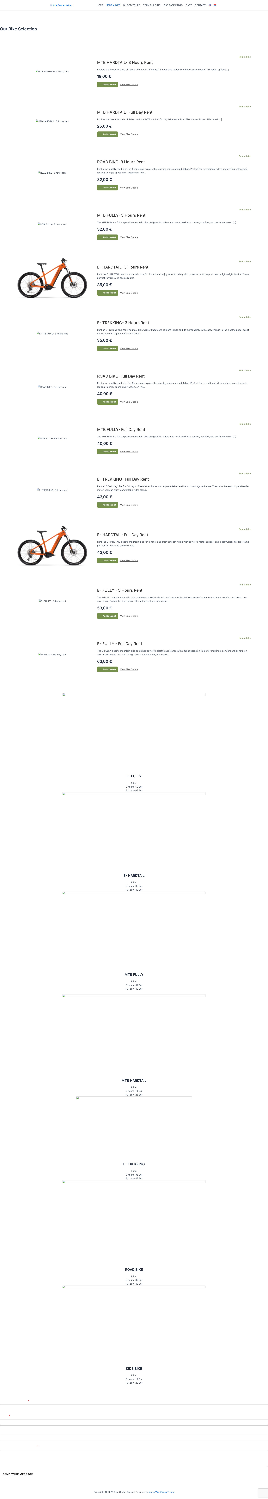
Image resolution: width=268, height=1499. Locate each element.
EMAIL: (5, 1416)
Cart (189, 5)
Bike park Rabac (173, 5)
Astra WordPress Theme (161, 1492)
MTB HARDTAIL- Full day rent (124, 112)
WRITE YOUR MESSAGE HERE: (19, 1446)
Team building (152, 5)
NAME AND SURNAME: (14, 1400)
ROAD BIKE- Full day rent (121, 376)
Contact (200, 5)
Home (100, 5)
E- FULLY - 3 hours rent (119, 590)
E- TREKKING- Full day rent (123, 479)
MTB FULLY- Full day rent (121, 429)
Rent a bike (113, 5)
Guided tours (131, 5)
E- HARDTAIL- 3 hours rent (122, 267)
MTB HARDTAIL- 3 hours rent (125, 62)
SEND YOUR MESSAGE (18, 1474)
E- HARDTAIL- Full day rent (122, 534)
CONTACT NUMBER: (12, 1431)
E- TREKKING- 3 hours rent (123, 322)
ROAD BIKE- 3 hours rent (121, 161)
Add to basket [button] (109, 84)
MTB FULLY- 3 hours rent (121, 215)
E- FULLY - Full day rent (119, 643)
